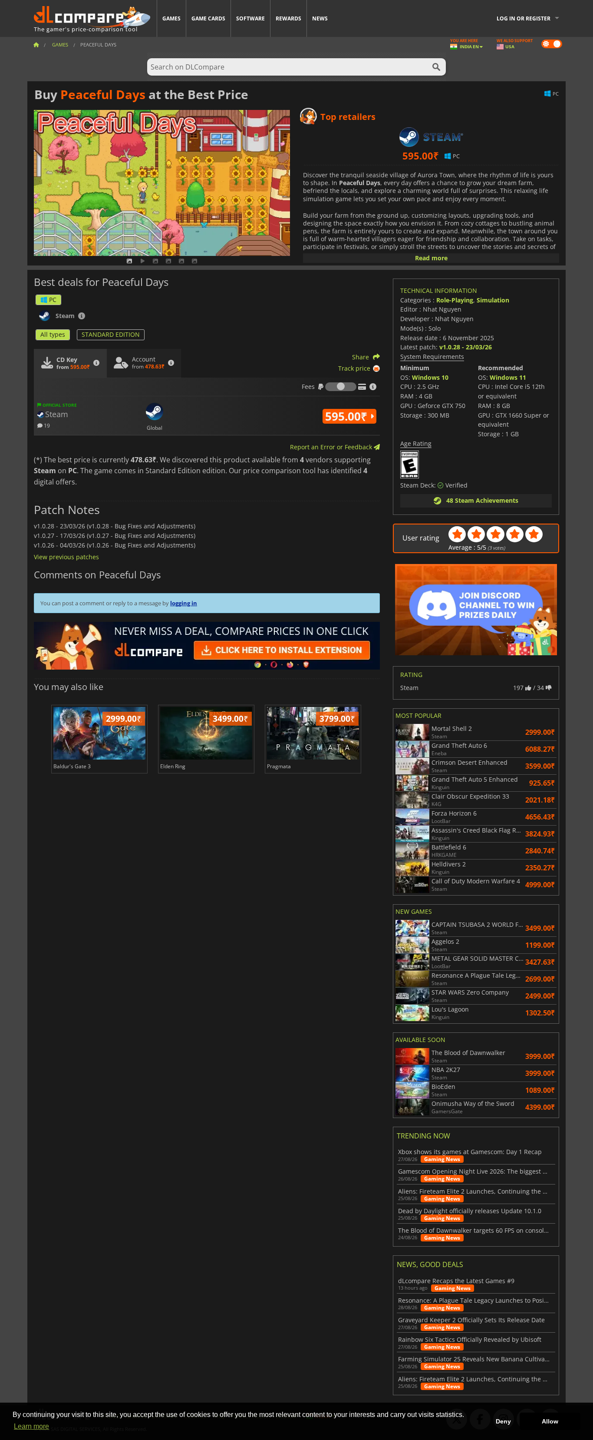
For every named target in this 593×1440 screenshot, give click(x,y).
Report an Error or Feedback (332, 447)
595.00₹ (347, 416)
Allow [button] (550, 1421)
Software (250, 18)
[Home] (36, 44)
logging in (183, 603)
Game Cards (208, 18)
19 (46, 425)
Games (171, 18)
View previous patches (66, 557)
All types (52, 334)
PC (52, 299)
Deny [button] (503, 1421)
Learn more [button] (31, 1426)
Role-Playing (454, 300)
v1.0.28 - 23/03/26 (465, 347)
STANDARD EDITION (111, 334)
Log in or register (523, 18)
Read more (431, 258)
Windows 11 (508, 377)
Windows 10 (430, 377)
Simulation (493, 300)
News (320, 18)
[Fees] (340, 386)
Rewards (288, 18)
